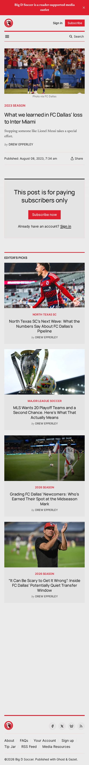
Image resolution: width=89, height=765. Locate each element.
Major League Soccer (45, 401)
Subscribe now (44, 214)
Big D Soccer (24, 759)
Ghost (61, 759)
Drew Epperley (21, 144)
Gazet (72, 759)
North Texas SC (45, 314)
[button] (45, 740)
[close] (83, 7)
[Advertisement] (44, 656)
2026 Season (44, 487)
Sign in (65, 226)
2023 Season (14, 105)
